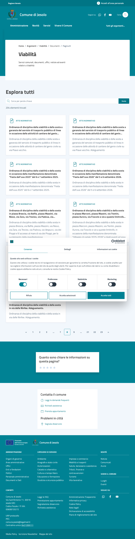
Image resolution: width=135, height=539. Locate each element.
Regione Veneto (14, 3)
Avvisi (103, 466)
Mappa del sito (45, 534)
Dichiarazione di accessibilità (82, 511)
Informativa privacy (77, 500)
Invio (124, 101)
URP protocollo (12, 515)
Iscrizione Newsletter (28, 534)
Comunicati (106, 462)
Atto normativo (24, 120)
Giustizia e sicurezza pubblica (50, 480)
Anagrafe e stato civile (47, 462)
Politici (9, 473)
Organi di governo (14, 458)
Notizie (104, 458)
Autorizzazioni (43, 466)
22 (94, 332)
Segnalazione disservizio (48, 504)
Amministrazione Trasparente (82, 497)
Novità (35, 25)
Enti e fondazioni (13, 469)
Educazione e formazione (48, 476)
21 (88, 332)
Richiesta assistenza (46, 507)
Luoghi (104, 480)
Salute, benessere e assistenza (83, 466)
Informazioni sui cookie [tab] (107, 249)
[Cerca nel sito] (125, 15)
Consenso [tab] (28, 249)
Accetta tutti (106, 295)
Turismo (72, 476)
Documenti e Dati (13, 480)
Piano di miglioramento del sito (83, 514)
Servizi (46, 25)
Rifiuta (29, 295)
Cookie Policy (75, 504)
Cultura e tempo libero (47, 473)
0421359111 (27, 525)
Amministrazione (19, 25)
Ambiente (41, 458)
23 (101, 332)
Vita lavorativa (75, 480)
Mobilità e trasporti (77, 462)
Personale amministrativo (17, 476)
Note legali (74, 507)
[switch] (52, 284)
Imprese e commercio (78, 458)
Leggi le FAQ (43, 497)
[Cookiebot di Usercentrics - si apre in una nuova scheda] (113, 242)
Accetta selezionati (67, 295)
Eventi (104, 484)
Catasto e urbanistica (46, 469)
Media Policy (11, 534)
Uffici (8, 466)
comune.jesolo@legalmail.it (18, 522)
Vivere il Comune (63, 25)
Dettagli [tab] (67, 249)
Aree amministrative (15, 462)
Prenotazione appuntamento (50, 500)
